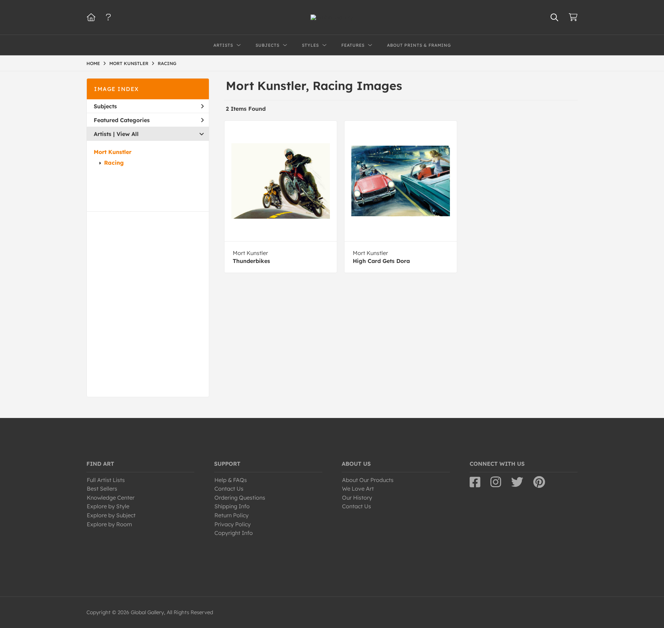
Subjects (105, 106)
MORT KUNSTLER (128, 63)
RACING (167, 63)
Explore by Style (108, 506)
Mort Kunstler (112, 151)
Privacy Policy (232, 524)
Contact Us (228, 488)
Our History (357, 497)
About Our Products (368, 479)
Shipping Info (232, 506)
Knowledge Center (111, 497)
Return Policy (231, 515)
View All (128, 133)
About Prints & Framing (419, 45)
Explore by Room (109, 524)
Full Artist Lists (106, 479)
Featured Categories (122, 120)
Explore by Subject (111, 515)
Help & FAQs (230, 479)
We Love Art (358, 488)
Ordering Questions (239, 497)
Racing (114, 162)
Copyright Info (233, 532)
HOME (93, 63)
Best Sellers (102, 488)
